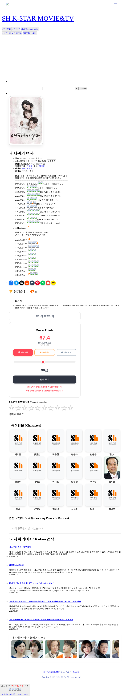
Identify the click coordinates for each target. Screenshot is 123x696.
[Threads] (21, 283)
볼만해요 (45, 352)
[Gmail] (48, 283)
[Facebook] (11, 283)
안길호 (29, 166)
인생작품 (24, 352)
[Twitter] (16, 283)
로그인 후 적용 (15, 689)
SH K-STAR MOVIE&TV (38, 18)
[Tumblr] (32, 283)
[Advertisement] (63, 59)
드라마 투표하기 (44, 316)
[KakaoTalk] (53, 283)
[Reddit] (27, 283)
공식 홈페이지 (28, 168)
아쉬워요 (67, 352)
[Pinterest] (37, 283)
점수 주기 (44, 379)
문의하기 (76, 672)
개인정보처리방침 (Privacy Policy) (14, 694)
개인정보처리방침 (51, 672)
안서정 (42, 166)
